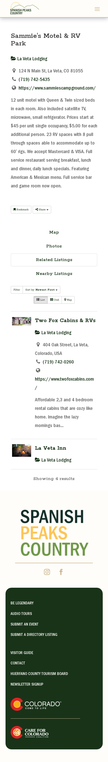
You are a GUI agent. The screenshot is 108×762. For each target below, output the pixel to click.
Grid (56, 300)
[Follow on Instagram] (47, 572)
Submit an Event (24, 625)
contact (18, 664)
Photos (54, 246)
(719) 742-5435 (34, 79)
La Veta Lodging (31, 59)
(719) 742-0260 (58, 362)
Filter (17, 290)
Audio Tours (21, 614)
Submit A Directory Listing (34, 635)
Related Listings (54, 260)
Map (54, 232)
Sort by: (40, 290)
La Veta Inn (50, 448)
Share (42, 209)
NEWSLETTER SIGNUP (27, 685)
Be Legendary (22, 604)
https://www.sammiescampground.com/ (57, 88)
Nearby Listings (54, 273)
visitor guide (22, 653)
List (42, 300)
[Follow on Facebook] (61, 572)
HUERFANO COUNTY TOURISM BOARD (39, 674)
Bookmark (22, 209)
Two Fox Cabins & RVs (65, 320)
